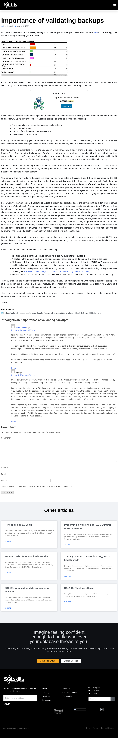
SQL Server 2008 (86, 313)
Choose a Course (69, 692)
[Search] (113, 699)
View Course (67, 106)
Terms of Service (108, 728)
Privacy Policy (92, 728)
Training (45, 692)
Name (4, 467)
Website (4, 480)
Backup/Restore (9, 313)
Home (44, 689)
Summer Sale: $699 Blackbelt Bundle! (27, 556)
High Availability (58, 313)
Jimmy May (21, 327)
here (95, 32)
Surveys (97, 313)
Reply (13, 368)
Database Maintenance (26, 313)
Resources (46, 700)
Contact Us (67, 696)
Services (46, 696)
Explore (8, 541)
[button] (115, 5)
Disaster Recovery (44, 313)
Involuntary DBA (72, 313)
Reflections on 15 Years (18, 524)
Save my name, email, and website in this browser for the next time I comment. (37, 486)
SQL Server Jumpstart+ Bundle (67, 98)
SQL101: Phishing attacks (79, 588)
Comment (6, 438)
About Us (66, 689)
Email (4, 474)
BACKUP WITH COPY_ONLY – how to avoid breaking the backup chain (57, 271)
